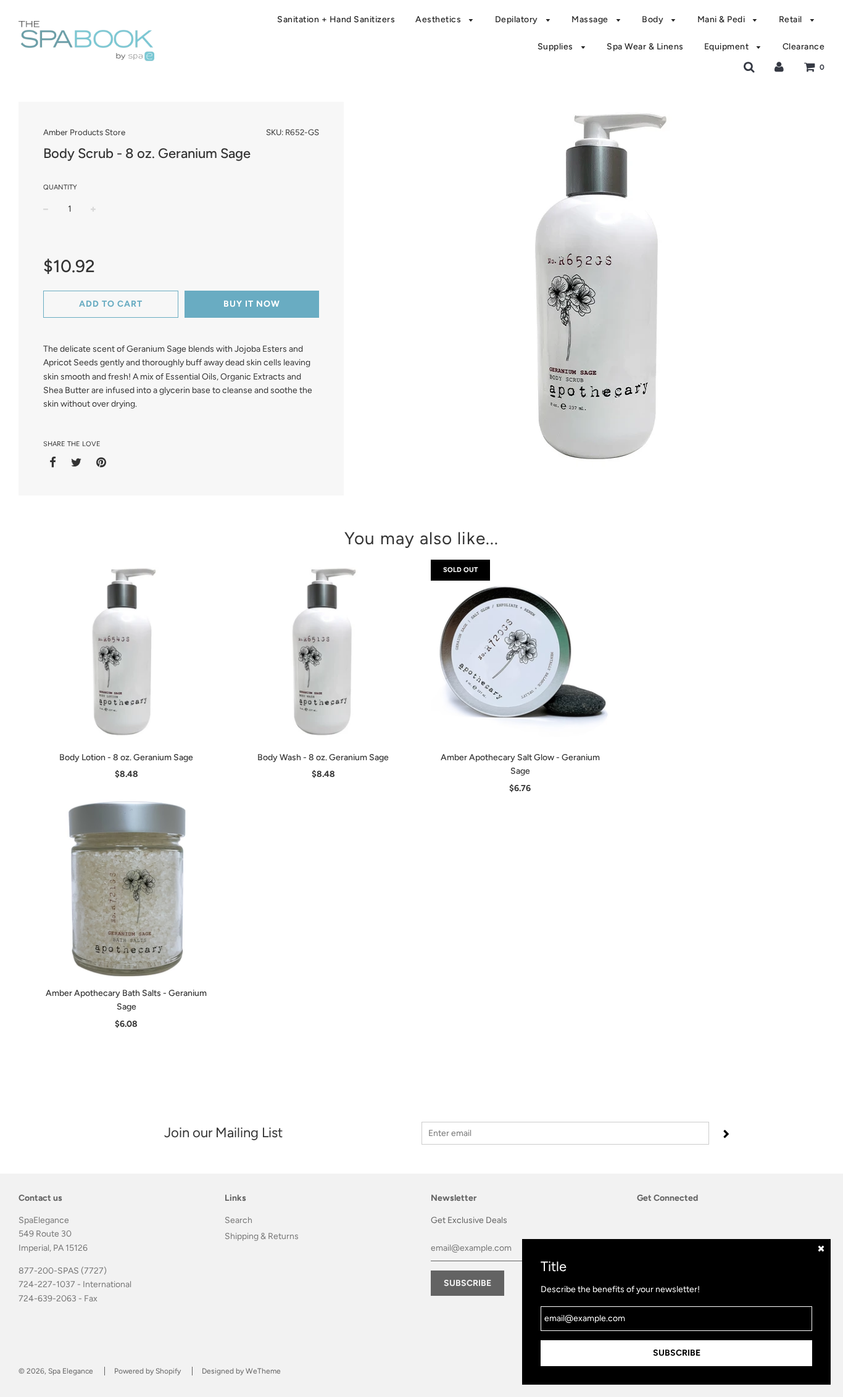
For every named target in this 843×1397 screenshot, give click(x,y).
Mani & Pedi (722, 19)
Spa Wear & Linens (645, 46)
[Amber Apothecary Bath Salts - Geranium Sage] (126, 887)
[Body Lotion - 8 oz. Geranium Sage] (126, 652)
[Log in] (779, 67)
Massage (590, 19)
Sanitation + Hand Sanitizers (336, 19)
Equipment (727, 46)
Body (654, 19)
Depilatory (518, 19)
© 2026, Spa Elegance (56, 1371)
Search (238, 1220)
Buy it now (251, 304)
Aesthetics (439, 19)
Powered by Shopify (147, 1371)
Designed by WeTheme (241, 1371)
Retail (792, 19)
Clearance (804, 46)
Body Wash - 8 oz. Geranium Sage (323, 757)
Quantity (60, 187)
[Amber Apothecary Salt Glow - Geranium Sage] (520, 652)
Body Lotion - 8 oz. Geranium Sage (126, 757)
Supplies (557, 46)
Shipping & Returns (262, 1236)
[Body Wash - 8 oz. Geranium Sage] (323, 652)
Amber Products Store (84, 132)
